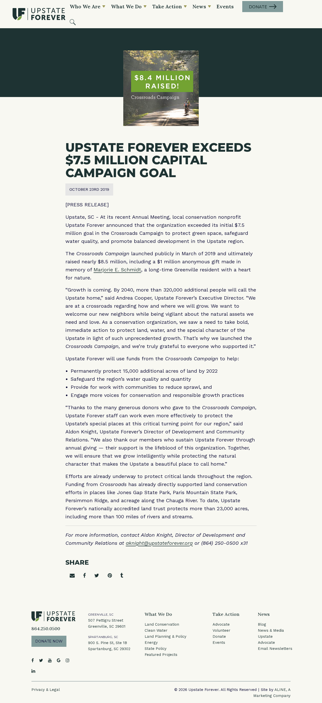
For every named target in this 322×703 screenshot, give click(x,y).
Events (219, 642)
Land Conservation (162, 624)
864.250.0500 (45, 628)
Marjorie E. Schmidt (117, 270)
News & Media (271, 630)
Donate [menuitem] (258, 7)
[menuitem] (72, 21)
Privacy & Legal (45, 689)
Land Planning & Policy (165, 636)
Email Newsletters (275, 648)
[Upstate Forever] (39, 14)
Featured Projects (161, 654)
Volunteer (221, 630)
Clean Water (156, 630)
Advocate (221, 624)
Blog (262, 624)
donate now (49, 641)
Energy (151, 642)
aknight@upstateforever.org (159, 543)
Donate (219, 636)
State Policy (156, 648)
